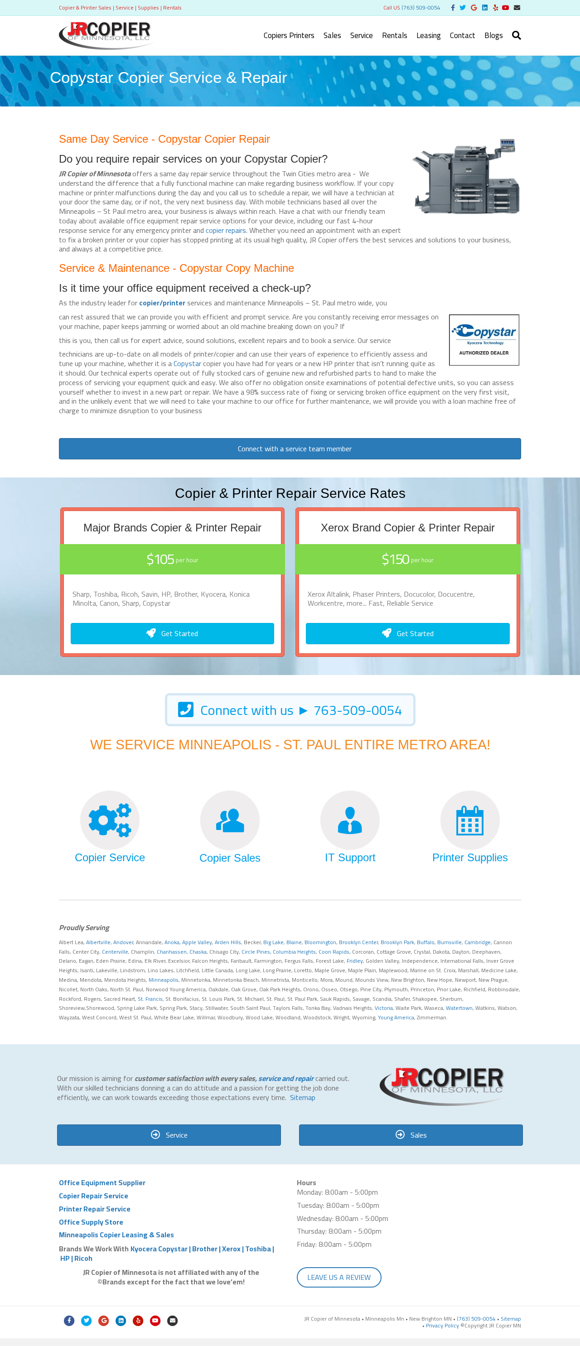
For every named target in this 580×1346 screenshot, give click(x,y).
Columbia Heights (294, 951)
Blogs (493, 35)
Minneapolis (164, 980)
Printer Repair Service (94, 1209)
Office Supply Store (91, 1222)
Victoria (384, 1008)
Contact (462, 35)
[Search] (514, 35)
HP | (67, 1258)
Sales (332, 35)
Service (361, 35)
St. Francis (149, 999)
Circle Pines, (256, 951)
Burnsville (449, 942)
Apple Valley (197, 942)
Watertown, (460, 1008)
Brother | (207, 1248)
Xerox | (233, 1248)
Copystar (187, 363)
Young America (396, 1017)
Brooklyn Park (397, 942)
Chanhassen (172, 951)
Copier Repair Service (93, 1195)
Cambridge (477, 942)
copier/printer (162, 302)
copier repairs (226, 230)
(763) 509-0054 (420, 7)
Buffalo (426, 942)
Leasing (428, 35)
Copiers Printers (289, 35)
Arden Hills (228, 942)
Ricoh (83, 1258)
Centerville (115, 951)
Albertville (98, 942)
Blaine (294, 942)
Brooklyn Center (358, 942)
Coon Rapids (334, 951)
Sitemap (302, 1097)
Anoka (171, 942)
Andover (123, 942)
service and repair (286, 1078)
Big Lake (273, 942)
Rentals (394, 35)
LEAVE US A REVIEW (339, 1277)
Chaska (198, 951)
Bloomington (320, 942)
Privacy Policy (442, 1325)
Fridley (355, 960)
